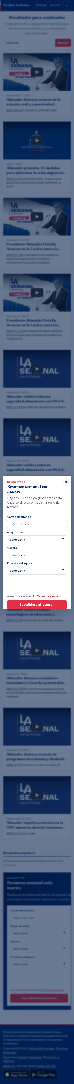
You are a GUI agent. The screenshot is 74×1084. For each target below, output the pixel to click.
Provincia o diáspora (19, 563)
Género (12, 547)
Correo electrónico (19, 516)
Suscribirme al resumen (37, 604)
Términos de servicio (49, 596)
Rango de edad (16, 532)
